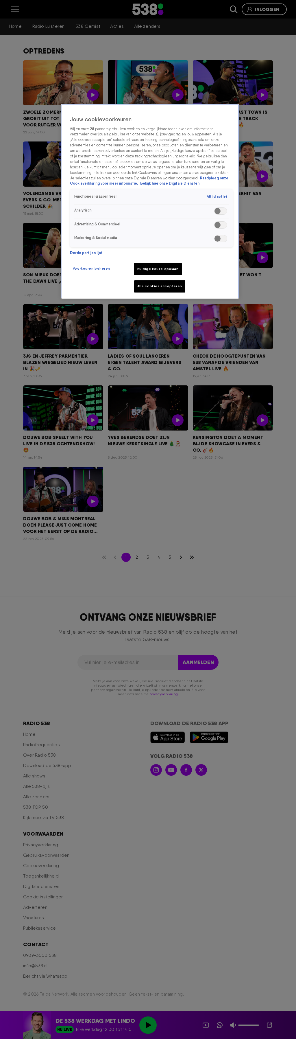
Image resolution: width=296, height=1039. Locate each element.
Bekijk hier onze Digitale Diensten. (170, 183)
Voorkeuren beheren (91, 268)
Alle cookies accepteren (159, 286)
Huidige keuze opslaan (158, 269)
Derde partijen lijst (86, 253)
